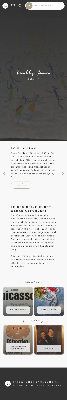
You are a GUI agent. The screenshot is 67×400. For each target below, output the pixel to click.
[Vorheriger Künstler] (4, 174)
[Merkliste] (20, 5)
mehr (21, 185)
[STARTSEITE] (5, 6)
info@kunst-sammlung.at (36, 382)
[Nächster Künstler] (63, 174)
